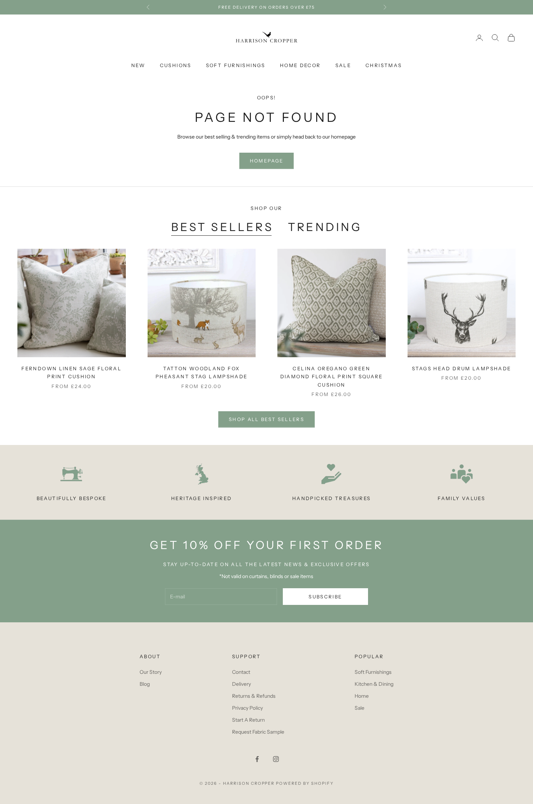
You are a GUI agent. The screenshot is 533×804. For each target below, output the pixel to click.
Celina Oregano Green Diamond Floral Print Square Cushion (331, 377)
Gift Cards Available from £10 (266, 7)
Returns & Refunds (254, 696)
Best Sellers (222, 227)
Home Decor (300, 65)
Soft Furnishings (235, 65)
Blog (145, 684)
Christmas (383, 65)
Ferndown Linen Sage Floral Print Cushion (71, 372)
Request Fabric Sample (258, 732)
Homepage (267, 161)
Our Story (151, 672)
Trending (325, 227)
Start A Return (248, 720)
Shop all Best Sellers (266, 419)
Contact (241, 672)
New (138, 65)
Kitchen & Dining (374, 684)
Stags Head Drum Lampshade (461, 368)
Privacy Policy (247, 708)
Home (362, 696)
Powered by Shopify (305, 783)
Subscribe (325, 596)
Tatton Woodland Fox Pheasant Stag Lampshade (202, 372)
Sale (343, 65)
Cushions (175, 65)
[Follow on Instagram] (276, 759)
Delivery (241, 684)
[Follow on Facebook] (257, 759)
